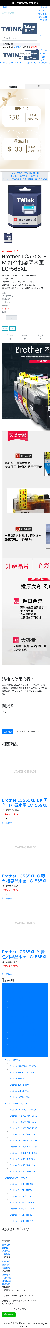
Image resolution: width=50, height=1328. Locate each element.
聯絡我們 (42, 16)
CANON (13, 62)
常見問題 (42, 10)
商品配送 (6, 1267)
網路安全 (6, 1251)
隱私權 (5, 1248)
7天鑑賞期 (6, 1278)
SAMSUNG (40, 62)
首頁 (5, 7)
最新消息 (42, 13)
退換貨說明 (7, 1281)
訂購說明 (42, 7)
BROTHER (21, 62)
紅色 (12, 328)
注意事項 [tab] (40, 337)
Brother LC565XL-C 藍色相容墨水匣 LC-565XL (24, 878)
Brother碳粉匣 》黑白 (15, 1103)
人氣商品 (17, 47)
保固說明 (6, 1275)
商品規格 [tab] (25, 337)
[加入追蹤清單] (46, 248)
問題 (4, 711)
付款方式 (6, 1264)
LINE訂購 (42, 19)
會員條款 (6, 1254)
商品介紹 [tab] (10, 337)
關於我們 (6, 1241)
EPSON (5, 62)
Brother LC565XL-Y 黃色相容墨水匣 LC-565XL (24, 954)
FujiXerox (30, 62)
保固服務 (6, 1270)
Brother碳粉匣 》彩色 (15, 1177)
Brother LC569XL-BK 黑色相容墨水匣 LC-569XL (25, 803)
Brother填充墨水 (13, 1060)
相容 (5, 328)
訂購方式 (6, 1261)
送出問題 (8, 731)
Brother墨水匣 (12, 985)
